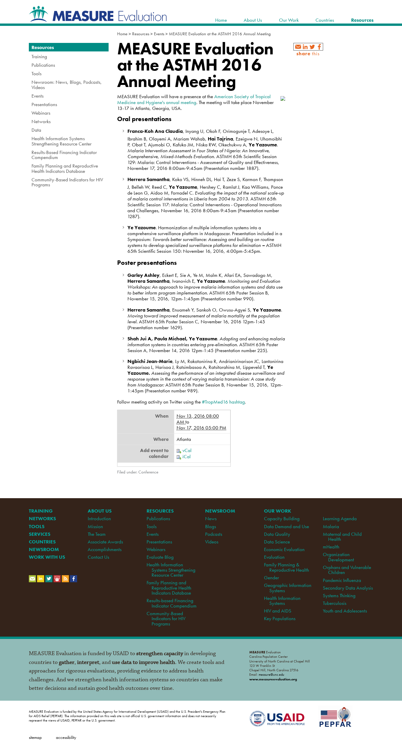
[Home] (98, 19)
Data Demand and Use (286, 526)
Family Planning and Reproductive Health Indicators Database (169, 587)
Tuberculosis (334, 603)
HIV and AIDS (277, 611)
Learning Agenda (340, 518)
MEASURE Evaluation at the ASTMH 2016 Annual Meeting (220, 33)
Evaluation (274, 557)
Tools (152, 526)
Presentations (159, 541)
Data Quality (277, 534)
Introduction (99, 518)
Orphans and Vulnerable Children (347, 569)
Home (122, 33)
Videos (211, 541)
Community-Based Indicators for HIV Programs (166, 618)
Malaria (331, 526)
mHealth (331, 546)
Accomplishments (105, 549)
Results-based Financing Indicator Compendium (172, 603)
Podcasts (213, 534)
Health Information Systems (282, 600)
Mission (95, 526)
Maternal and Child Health (342, 536)
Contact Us (98, 557)
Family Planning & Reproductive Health (286, 567)
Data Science (277, 541)
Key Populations (279, 618)
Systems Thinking (339, 595)
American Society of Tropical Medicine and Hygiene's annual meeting (194, 99)
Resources (140, 33)
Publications (158, 518)
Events (159, 33)
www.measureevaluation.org (273, 679)
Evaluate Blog (160, 557)
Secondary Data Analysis (348, 588)
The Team (97, 534)
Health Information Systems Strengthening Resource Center (171, 569)
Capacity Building (282, 518)
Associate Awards (105, 541)
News (211, 518)
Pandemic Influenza (342, 580)
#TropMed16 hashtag (223, 402)
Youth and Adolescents (345, 611)
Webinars (156, 549)
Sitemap (35, 737)
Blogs (210, 526)
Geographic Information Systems (287, 587)
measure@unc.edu (271, 674)
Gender (271, 577)
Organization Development (338, 557)
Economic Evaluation (284, 549)
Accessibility (66, 737)
